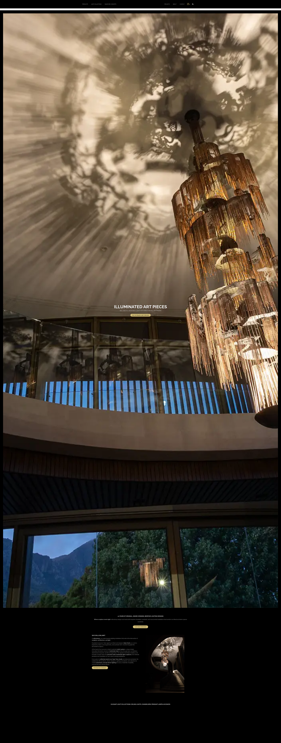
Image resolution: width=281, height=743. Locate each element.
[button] (158, 362)
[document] (140, 371)
